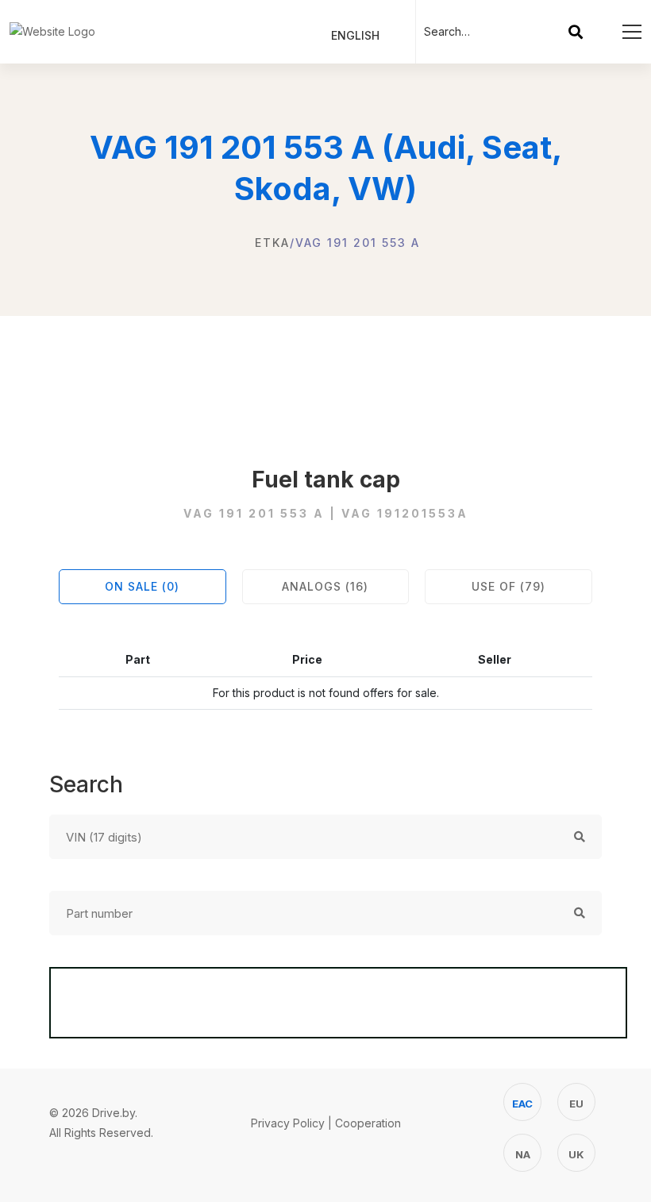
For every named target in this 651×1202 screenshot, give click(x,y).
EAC (522, 1103)
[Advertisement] (325, 375)
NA (522, 1154)
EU (576, 1103)
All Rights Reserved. (101, 1132)
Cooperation (368, 1123)
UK (576, 1154)
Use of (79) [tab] (508, 586)
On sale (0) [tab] (142, 586)
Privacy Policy (288, 1123)
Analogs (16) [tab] (325, 586)
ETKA (272, 242)
